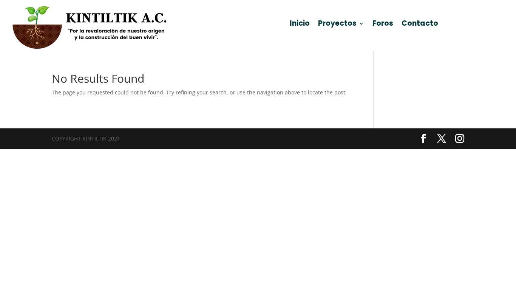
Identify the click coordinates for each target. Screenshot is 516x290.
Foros (382, 24)
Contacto (420, 24)
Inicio (300, 24)
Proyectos (337, 24)
